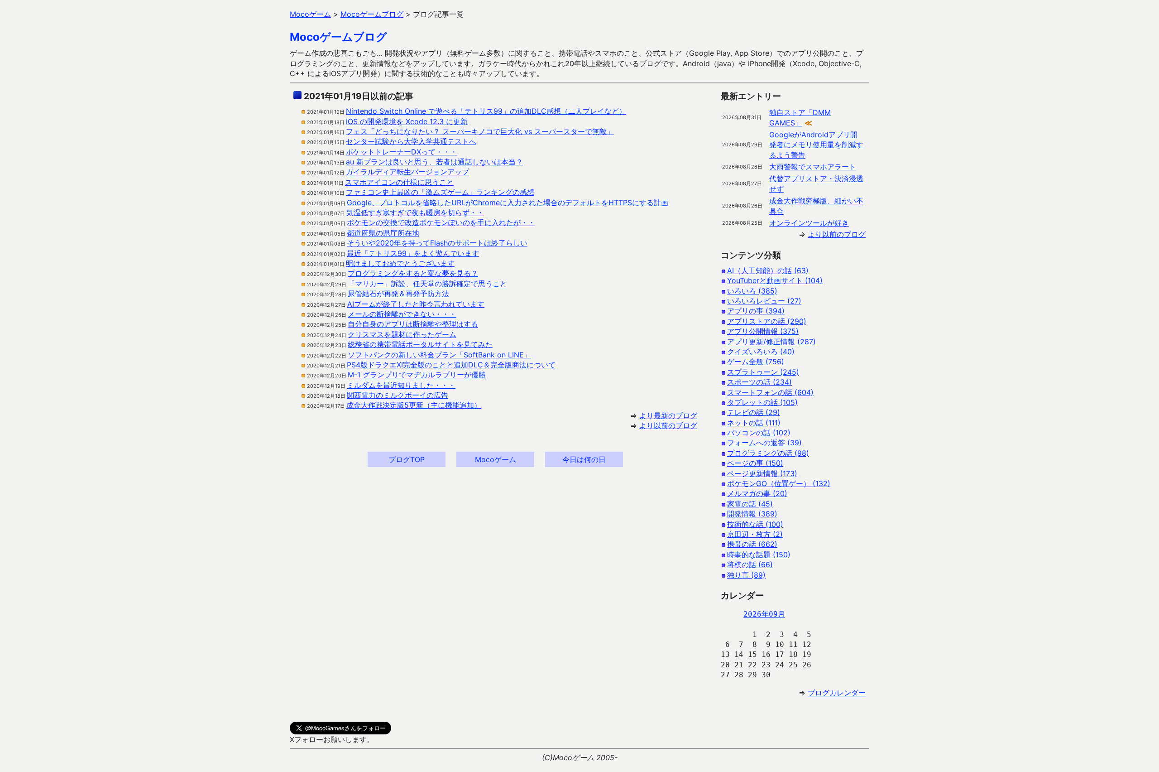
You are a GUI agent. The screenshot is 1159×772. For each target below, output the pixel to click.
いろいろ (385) (752, 290)
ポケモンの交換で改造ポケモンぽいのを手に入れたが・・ (441, 222)
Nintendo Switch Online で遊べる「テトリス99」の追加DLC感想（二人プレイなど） (486, 111)
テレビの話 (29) (753, 412)
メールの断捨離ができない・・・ (402, 313)
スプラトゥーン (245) (763, 371)
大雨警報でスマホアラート (812, 166)
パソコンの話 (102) (758, 432)
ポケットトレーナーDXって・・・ (401, 151)
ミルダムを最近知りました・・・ (401, 385)
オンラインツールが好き (809, 222)
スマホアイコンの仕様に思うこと (399, 182)
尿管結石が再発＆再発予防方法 (398, 293)
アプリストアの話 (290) (766, 321)
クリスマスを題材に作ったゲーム (402, 334)
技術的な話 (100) (755, 524)
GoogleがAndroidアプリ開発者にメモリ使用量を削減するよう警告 (816, 144)
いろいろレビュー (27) (764, 300)
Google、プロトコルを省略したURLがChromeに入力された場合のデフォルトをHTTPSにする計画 (507, 202)
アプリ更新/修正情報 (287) (771, 341)
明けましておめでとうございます (400, 263)
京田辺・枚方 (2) (755, 534)
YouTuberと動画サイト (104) (775, 280)
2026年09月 (764, 614)
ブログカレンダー (837, 692)
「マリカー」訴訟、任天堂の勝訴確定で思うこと (427, 283)
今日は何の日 (584, 459)
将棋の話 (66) (750, 564)
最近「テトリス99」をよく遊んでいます (413, 253)
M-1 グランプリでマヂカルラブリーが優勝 (417, 374)
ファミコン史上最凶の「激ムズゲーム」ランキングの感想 (440, 192)
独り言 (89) (746, 574)
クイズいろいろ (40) (761, 351)
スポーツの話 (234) (759, 381)
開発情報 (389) (752, 513)
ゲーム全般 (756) (755, 361)
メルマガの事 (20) (757, 493)
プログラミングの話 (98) (768, 453)
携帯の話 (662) (752, 544)
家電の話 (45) (750, 503)
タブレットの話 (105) (762, 402)
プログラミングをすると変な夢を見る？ (413, 273)
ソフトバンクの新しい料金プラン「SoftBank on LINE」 (439, 354)
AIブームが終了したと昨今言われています (415, 304)
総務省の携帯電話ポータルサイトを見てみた (420, 344)
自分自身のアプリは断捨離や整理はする (413, 323)
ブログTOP (406, 459)
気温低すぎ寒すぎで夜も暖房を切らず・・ (415, 212)
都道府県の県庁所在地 (383, 232)
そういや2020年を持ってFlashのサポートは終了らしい (437, 242)
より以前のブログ (668, 425)
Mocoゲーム (495, 459)
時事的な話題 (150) (758, 554)
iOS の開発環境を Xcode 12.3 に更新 (407, 121)
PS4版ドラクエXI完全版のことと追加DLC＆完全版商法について (451, 364)
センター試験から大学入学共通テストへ (411, 141)
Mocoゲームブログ (338, 36)
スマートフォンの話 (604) (770, 392)
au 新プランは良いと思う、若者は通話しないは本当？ (434, 161)
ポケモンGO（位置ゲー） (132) (778, 483)
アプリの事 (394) (756, 310)
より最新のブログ (668, 415)
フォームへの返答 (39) (764, 442)
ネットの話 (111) (754, 422)
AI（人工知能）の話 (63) (768, 270)
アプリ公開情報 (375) (763, 331)
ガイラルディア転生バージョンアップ (407, 171)
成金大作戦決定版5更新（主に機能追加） (413, 405)
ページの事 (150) (755, 463)
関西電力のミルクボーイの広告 (397, 395)
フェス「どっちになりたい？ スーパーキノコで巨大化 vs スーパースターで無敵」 (480, 131)
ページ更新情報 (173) (762, 473)
